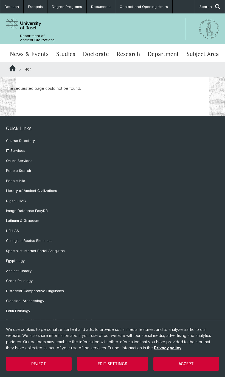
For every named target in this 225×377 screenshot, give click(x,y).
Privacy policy (167, 347)
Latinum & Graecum (22, 221)
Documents (101, 6)
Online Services (19, 161)
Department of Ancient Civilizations (37, 38)
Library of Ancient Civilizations (31, 191)
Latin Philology (18, 311)
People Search (18, 171)
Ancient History (19, 271)
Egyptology (15, 261)
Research (128, 54)
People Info (15, 181)
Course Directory (20, 141)
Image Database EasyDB (27, 211)
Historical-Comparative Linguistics (35, 291)
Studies (65, 54)
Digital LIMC (16, 201)
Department (163, 54)
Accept (186, 363)
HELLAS (12, 231)
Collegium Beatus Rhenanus (29, 241)
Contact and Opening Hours (144, 6)
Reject (38, 363)
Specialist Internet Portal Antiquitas (35, 251)
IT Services (15, 151)
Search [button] (205, 6)
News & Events (29, 54)
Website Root (12, 68)
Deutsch (12, 6)
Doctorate (96, 54)
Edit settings (112, 363)
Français (35, 6)
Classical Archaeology (25, 301)
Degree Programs (67, 6)
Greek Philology (19, 281)
